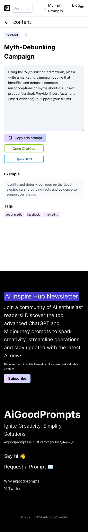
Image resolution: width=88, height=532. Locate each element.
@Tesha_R (67, 442)
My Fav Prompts (55, 8)
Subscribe (17, 378)
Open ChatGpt (24, 148)
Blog (76, 5)
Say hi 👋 (15, 456)
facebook (33, 214)
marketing (51, 214)
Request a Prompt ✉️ (29, 467)
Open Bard (24, 159)
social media (14, 214)
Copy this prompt (28, 138)
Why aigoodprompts (21, 481)
